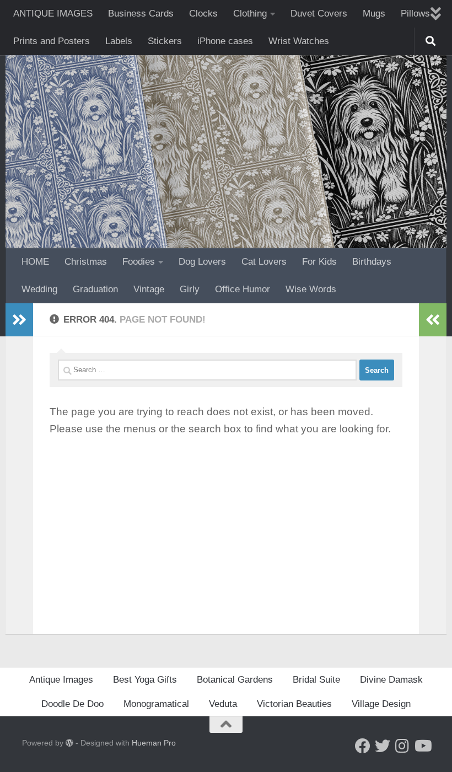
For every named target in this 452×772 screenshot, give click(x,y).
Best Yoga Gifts (145, 679)
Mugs (374, 13)
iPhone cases (225, 41)
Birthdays (371, 261)
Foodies (138, 261)
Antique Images (61, 679)
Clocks (203, 13)
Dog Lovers (202, 261)
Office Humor (242, 289)
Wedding (39, 289)
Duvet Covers (318, 13)
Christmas (85, 261)
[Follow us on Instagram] (402, 746)
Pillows (415, 13)
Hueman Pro (154, 742)
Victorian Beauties (294, 704)
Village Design (381, 704)
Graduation (95, 289)
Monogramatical (156, 704)
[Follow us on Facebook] (362, 746)
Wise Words (311, 289)
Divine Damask (391, 679)
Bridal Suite (316, 679)
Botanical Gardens (235, 679)
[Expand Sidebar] (19, 319)
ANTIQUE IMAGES (53, 13)
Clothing (250, 13)
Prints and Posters (51, 41)
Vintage (148, 289)
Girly (190, 289)
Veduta (223, 704)
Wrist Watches (298, 41)
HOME (35, 261)
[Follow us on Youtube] (422, 746)
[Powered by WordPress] (69, 743)
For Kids (319, 261)
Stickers (165, 41)
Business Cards (141, 13)
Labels (118, 41)
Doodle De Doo (72, 704)
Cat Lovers (264, 261)
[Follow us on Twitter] (382, 746)
